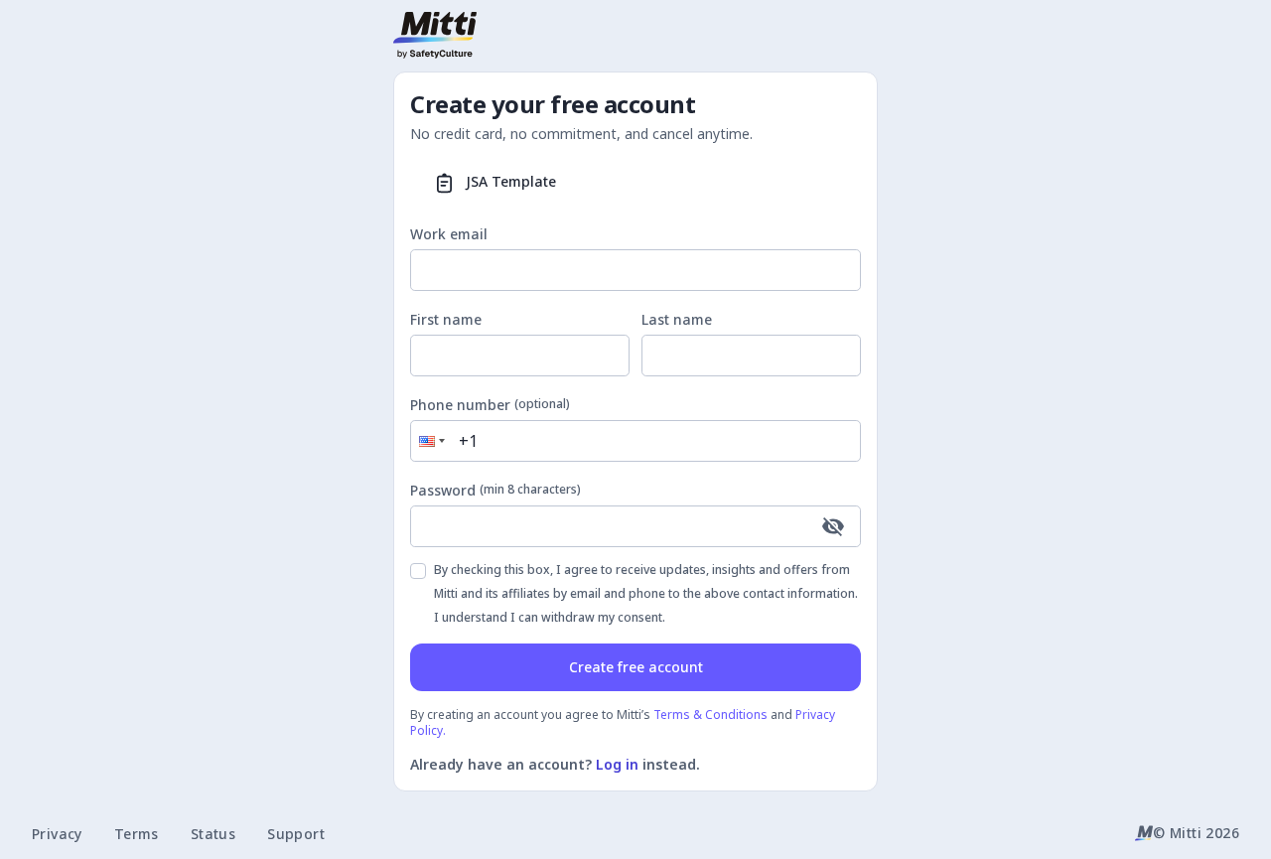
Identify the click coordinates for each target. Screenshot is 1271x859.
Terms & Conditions (710, 714)
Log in (617, 764)
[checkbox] (418, 571)
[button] (430, 441)
